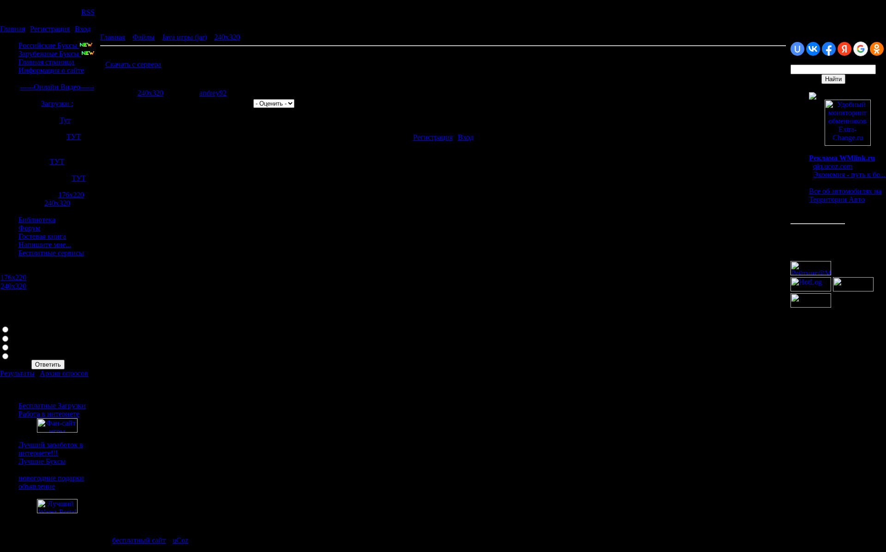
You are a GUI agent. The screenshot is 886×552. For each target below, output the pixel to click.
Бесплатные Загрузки (52, 406)
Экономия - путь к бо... (849, 174)
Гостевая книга (42, 236)
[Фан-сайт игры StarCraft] (57, 430)
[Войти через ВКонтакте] (813, 49)
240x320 (57, 203)
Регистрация (50, 29)
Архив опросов (64, 373)
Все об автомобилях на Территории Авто (845, 195)
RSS (88, 12)
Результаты (17, 373)
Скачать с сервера (133, 64)
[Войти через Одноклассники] (877, 49)
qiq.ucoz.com (832, 166)
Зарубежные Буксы (49, 54)
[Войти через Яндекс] (844, 49)
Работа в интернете (48, 414)
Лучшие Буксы (42, 461)
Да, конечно (30, 328)
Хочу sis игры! (34, 355)
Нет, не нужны (35, 338)
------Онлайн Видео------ (57, 87)
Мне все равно (35, 346)
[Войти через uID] (797, 49)
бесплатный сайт (139, 540)
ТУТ (73, 137)
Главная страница (46, 62)
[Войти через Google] (860, 49)
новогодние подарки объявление (51, 482)
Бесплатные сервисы (51, 253)
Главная (12, 29)
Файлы (143, 37)
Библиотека (36, 220)
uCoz (180, 540)
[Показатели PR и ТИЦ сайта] (810, 305)
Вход (82, 29)
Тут (65, 120)
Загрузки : (57, 103)
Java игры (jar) (184, 37)
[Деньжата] (812, 97)
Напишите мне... (44, 245)
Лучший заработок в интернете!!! (50, 449)
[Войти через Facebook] (829, 49)
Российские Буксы (48, 45)
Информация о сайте (51, 70)
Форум (29, 228)
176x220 (71, 195)
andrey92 (213, 93)
